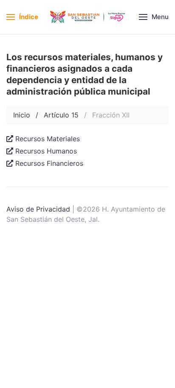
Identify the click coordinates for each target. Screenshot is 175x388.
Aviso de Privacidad (38, 209)
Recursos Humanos (46, 151)
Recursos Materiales (47, 138)
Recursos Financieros (49, 163)
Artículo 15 (61, 115)
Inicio (21, 115)
